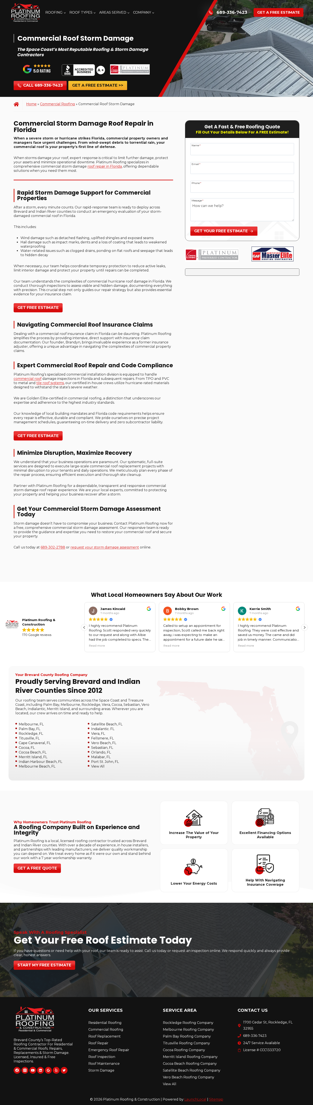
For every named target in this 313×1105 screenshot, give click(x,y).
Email (196, 163)
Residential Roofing (105, 1023)
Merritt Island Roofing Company (190, 1057)
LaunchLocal (195, 1099)
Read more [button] (97, 645)
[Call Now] (210, 12)
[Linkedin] (40, 1070)
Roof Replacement (104, 1036)
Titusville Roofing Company (186, 1043)
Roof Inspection (101, 1057)
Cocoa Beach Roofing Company (190, 1064)
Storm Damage (101, 1070)
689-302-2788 (53, 547)
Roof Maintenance (104, 1064)
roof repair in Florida (105, 166)
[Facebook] (17, 1070)
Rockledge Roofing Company (188, 1023)
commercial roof (28, 379)
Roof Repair (98, 1043)
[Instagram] (25, 1070)
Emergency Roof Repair (108, 1050)
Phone (196, 182)
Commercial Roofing (57, 104)
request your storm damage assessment (104, 547)
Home (31, 104)
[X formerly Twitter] (64, 1070)
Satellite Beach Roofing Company (191, 1070)
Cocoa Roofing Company (184, 1050)
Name (196, 145)
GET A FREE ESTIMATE (278, 12)
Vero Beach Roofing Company (188, 1077)
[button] (304, 627)
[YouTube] (32, 1070)
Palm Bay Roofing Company (187, 1036)
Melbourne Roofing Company (188, 1030)
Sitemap (216, 1099)
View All (98, 766)
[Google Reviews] (48, 1070)
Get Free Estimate (38, 307)
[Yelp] (56, 1070)
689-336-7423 (232, 12)
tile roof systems (50, 383)
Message (197, 200)
